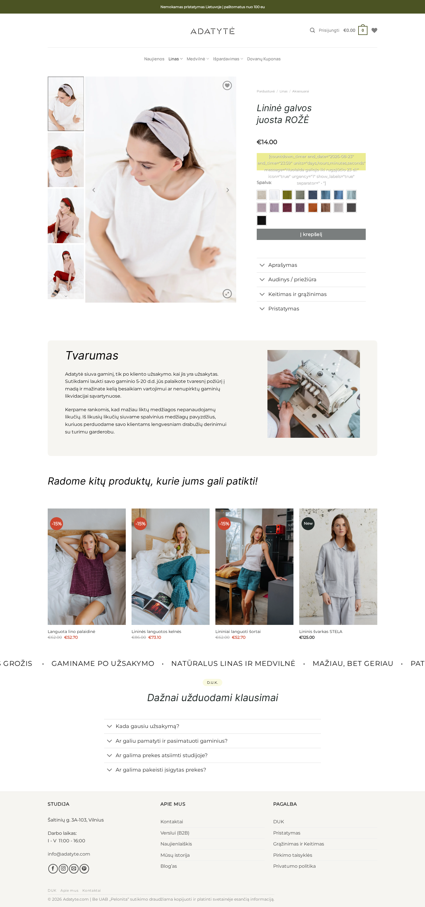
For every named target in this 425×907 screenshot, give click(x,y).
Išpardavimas (226, 59)
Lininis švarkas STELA (320, 631)
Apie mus (69, 890)
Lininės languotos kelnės (156, 631)
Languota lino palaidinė (71, 631)
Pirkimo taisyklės (292, 855)
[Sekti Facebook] (53, 869)
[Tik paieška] (312, 30)
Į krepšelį (311, 234)
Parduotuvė (266, 91)
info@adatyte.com (69, 854)
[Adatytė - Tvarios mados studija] (212, 30)
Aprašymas (282, 265)
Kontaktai (171, 821)
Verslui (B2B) (174, 833)
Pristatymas (286, 833)
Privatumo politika (294, 866)
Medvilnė (196, 59)
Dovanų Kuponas (264, 59)
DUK (278, 821)
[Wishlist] (374, 30)
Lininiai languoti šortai (238, 631)
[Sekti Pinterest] (84, 869)
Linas (174, 59)
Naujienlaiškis (176, 844)
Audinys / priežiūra (292, 279)
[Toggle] (262, 266)
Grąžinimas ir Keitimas (298, 844)
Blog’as (168, 866)
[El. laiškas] (74, 869)
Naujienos (154, 59)
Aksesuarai (300, 91)
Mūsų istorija (175, 855)
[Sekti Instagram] (63, 869)
